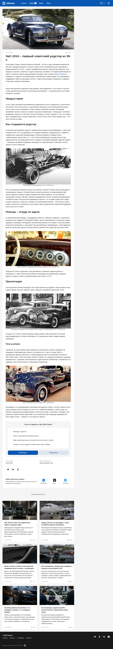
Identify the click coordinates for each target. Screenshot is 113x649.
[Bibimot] (9, 3)
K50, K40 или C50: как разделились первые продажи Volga (17, 524)
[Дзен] (108, 637)
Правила (28, 638)
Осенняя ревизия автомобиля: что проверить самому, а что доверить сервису (17, 610)
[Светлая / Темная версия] (102, 3)
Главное (24, 3)
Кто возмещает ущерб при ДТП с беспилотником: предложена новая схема (54, 610)
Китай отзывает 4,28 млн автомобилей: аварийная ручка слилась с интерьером (19, 567)
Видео (41, 3)
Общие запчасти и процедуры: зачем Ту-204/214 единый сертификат (55, 524)
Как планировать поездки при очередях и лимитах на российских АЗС (56, 567)
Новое (33, 3)
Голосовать (23, 452)
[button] (8, 469)
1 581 (70, 540)
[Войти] (108, 3)
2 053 (33, 540)
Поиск (49, 3)
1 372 (33, 581)
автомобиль (62, 74)
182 (71, 627)
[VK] (104, 637)
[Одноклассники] (99, 637)
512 (71, 581)
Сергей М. (9, 463)
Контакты (12, 638)
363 (34, 627)
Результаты (53, 452)
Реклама (5, 638)
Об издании (20, 638)
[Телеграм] (95, 637)
